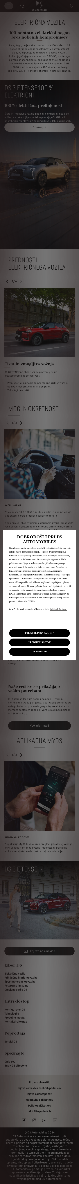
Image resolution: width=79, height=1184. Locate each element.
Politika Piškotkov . (58, 609)
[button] (39, 642)
